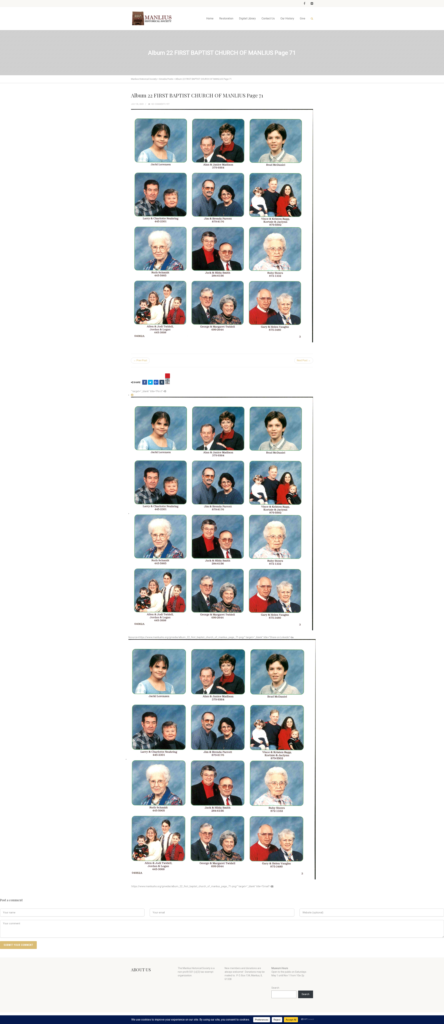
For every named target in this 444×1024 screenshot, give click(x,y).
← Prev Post (140, 360)
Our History (287, 18)
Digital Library (247, 18)
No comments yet (160, 104)
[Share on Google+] (156, 382)
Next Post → (303, 360)
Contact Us (268, 18)
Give (302, 18)
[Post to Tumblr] (161, 382)
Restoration (226, 18)
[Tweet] (150, 382)
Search (275, 987)
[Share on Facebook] (144, 382)
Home (210, 18)
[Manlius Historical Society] (152, 18)
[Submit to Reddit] (132, 395)
